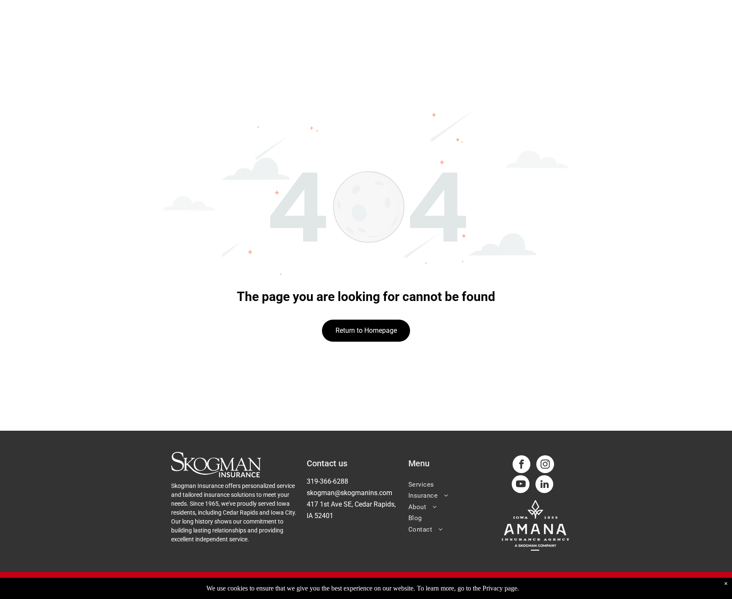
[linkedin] (544, 485)
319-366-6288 (327, 481)
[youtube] (521, 485)
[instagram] (545, 465)
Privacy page (499, 588)
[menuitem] (451, 484)
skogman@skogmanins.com (349, 493)
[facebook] (521, 465)
